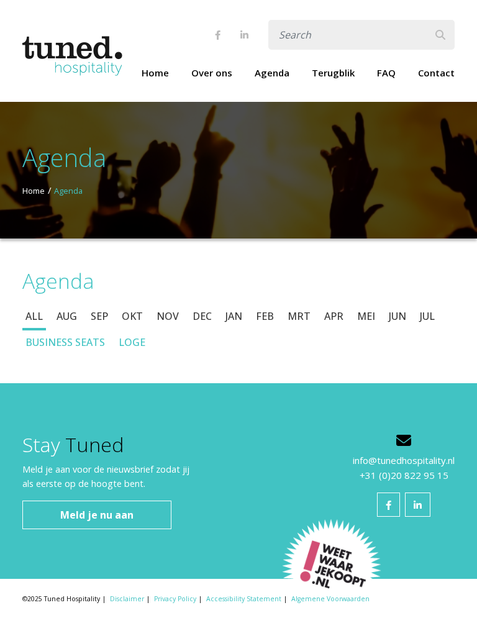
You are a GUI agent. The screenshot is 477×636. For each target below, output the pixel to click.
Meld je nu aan (97, 515)
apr (333, 316)
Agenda (272, 72)
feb (265, 316)
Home (155, 72)
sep (99, 316)
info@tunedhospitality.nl (404, 460)
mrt (299, 316)
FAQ (386, 72)
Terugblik (333, 72)
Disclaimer (127, 598)
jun (397, 316)
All (34, 316)
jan (233, 316)
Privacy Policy (175, 598)
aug (67, 316)
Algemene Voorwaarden (330, 598)
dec (202, 316)
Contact (436, 72)
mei (366, 316)
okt (132, 316)
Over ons (211, 72)
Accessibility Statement (243, 598)
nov (168, 316)
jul (427, 316)
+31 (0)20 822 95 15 (404, 475)
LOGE (132, 342)
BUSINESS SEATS (65, 342)
